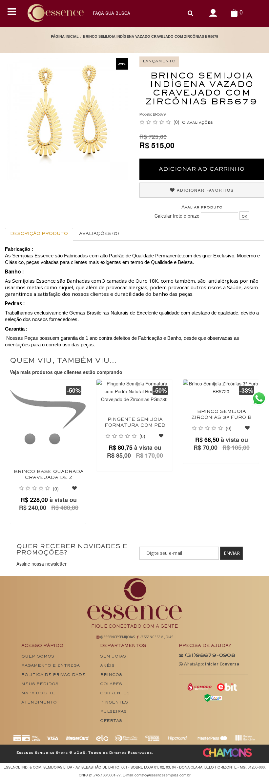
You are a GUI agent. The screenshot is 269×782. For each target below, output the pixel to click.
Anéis (107, 666)
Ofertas (111, 721)
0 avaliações (197, 123)
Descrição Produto (39, 234)
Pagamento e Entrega (50, 666)
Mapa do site (38, 693)
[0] (234, 12)
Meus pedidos (39, 684)
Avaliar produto (201, 207)
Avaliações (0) (99, 234)
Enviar (232, 553)
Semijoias (113, 657)
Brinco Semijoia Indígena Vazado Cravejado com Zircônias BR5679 (150, 36)
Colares (111, 684)
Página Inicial (65, 36)
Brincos (111, 675)
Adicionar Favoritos (204, 190)
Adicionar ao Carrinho (202, 169)
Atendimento (39, 703)
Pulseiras (113, 712)
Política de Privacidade (53, 675)
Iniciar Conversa (222, 664)
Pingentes (114, 703)
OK (244, 216)
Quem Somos (37, 657)
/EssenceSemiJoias (156, 637)
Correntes (115, 693)
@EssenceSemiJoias (117, 637)
